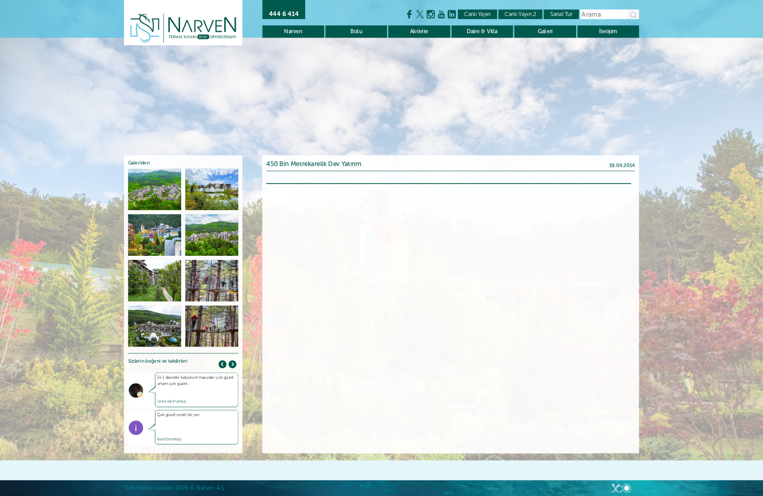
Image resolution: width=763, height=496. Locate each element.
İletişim (608, 31)
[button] (232, 364)
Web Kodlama (621, 488)
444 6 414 (284, 14)
